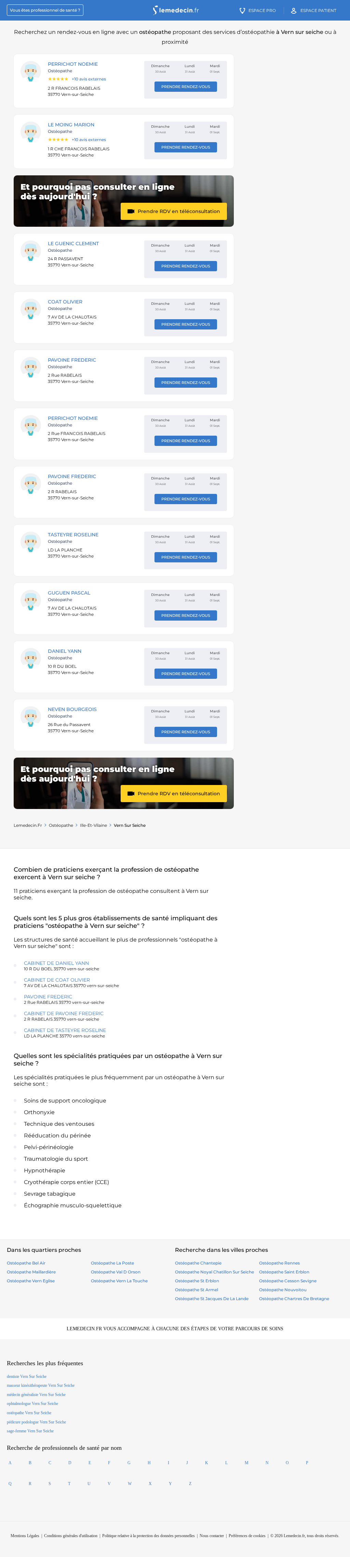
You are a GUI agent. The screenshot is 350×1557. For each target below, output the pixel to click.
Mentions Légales (25, 1535)
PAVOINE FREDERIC (72, 360)
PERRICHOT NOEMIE (73, 64)
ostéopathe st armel (196, 1289)
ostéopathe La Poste (112, 1263)
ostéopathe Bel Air (26, 1263)
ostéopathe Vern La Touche (119, 1280)
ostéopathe (61, 825)
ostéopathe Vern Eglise (31, 1280)
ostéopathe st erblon (197, 1280)
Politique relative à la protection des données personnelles (148, 1535)
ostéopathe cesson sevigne (288, 1280)
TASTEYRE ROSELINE (73, 535)
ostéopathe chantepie (198, 1263)
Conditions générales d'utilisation (70, 1535)
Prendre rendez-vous (185, 86)
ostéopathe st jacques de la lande (211, 1298)
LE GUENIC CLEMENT (73, 243)
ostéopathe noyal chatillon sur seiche (214, 1271)
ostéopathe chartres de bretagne (294, 1298)
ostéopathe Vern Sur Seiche (29, 1412)
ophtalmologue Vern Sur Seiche (32, 1403)
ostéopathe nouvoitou (283, 1289)
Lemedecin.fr (28, 825)
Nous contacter (212, 1535)
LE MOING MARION (71, 125)
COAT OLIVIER (65, 302)
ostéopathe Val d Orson (115, 1271)
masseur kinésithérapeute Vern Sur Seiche (41, 1385)
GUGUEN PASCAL (69, 593)
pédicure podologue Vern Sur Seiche (36, 1422)
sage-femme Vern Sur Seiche (30, 1431)
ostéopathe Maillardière (31, 1271)
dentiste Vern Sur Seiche (26, 1376)
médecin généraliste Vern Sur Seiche (36, 1394)
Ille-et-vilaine (93, 825)
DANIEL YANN (64, 651)
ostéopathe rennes (279, 1263)
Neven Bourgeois (72, 709)
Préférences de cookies (247, 1535)
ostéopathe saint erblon (284, 1271)
